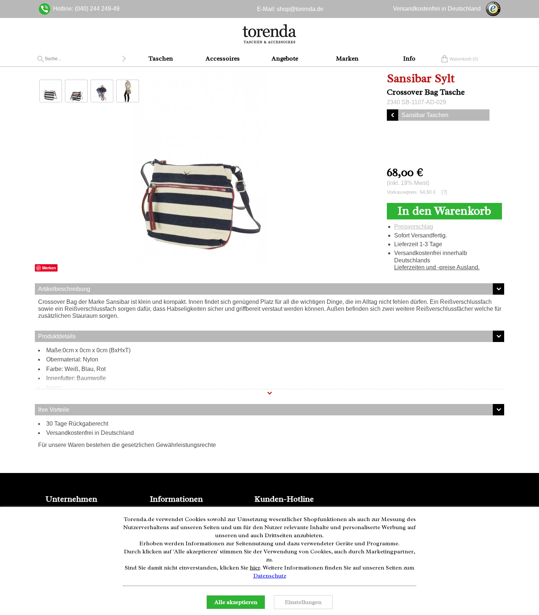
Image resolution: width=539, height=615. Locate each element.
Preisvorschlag (413, 226)
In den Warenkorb (444, 210)
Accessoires (223, 58)
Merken (49, 267)
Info (409, 58)
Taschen (160, 58)
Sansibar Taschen (425, 115)
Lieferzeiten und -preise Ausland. (437, 267)
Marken (347, 58)
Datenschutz (269, 575)
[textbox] (83, 59)
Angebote (285, 58)
